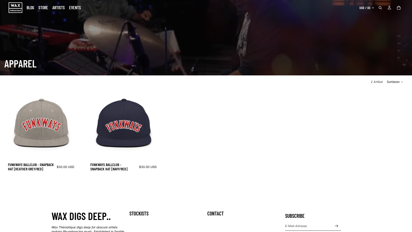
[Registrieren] (336, 225)
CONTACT (215, 213)
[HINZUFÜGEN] (70, 153)
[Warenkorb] (398, 7)
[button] (395, 82)
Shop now (10, 189)
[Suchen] (380, 7)
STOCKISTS (138, 213)
